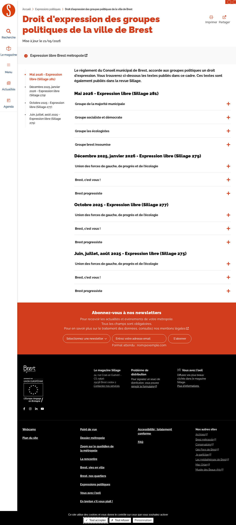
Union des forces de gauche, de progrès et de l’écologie (116, 166)
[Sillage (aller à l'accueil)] (30, 374)
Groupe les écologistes (92, 131)
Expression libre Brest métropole (57, 55)
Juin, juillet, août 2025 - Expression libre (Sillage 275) (45, 119)
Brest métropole (205, 439)
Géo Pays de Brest (206, 449)
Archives (200, 434)
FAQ (140, 442)
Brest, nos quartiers (93, 476)
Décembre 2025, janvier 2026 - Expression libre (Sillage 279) (45, 91)
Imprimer (211, 22)
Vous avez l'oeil (90, 493)
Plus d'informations (188, 386)
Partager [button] (224, 22)
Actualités (8, 89)
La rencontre (88, 459)
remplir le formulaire (142, 386)
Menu (8, 72)
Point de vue (88, 429)
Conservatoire (203, 444)
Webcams (29, 429)
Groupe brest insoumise (93, 144)
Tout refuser (121, 520)
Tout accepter (97, 520)
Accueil (26, 9)
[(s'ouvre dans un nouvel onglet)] (33, 401)
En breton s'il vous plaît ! (96, 501)
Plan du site (30, 438)
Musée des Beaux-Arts (208, 469)
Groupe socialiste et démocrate (98, 117)
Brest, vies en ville (92, 467)
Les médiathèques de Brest (211, 459)
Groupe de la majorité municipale (100, 104)
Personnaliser (143, 520)
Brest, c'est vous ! (88, 180)
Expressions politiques (47, 9)
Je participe (202, 454)
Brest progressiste (88, 193)
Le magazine (9, 54)
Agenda (9, 106)
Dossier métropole (92, 438)
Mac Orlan (201, 464)
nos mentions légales (170, 328)
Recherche (9, 37)
